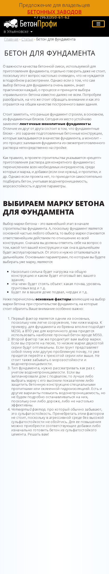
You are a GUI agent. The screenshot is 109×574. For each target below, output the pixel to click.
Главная (11, 39)
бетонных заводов (54, 11)
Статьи (27, 39)
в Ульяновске (16, 31)
